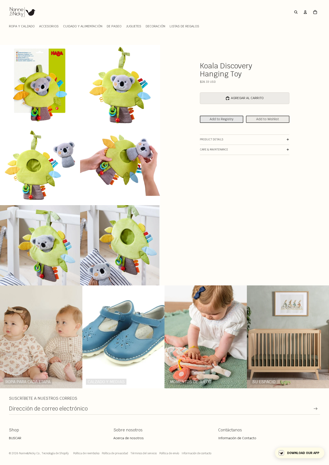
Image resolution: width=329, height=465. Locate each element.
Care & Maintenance (214, 149)
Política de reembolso (86, 453)
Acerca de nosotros (128, 438)
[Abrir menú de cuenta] (305, 12)
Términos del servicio (143, 453)
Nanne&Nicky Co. (29, 453)
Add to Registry (221, 119)
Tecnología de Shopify (55, 453)
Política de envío (169, 453)
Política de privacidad (115, 453)
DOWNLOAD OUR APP (303, 453)
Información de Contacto (237, 438)
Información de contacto (196, 453)
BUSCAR (15, 438)
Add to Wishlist (267, 119)
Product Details (211, 139)
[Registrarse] (315, 408)
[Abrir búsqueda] (296, 12)
